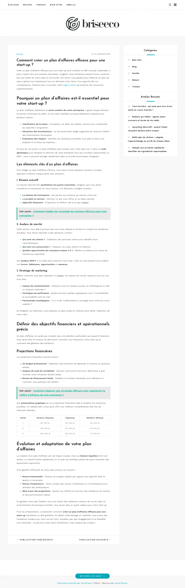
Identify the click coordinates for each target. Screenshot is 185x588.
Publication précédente (36, 540)
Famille (71, 5)
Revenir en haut (91, 576)
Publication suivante (93, 540)
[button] (170, 5)
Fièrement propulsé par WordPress (74, 583)
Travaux (41, 5)
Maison (27, 5)
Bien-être (56, 5)
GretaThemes (120, 583)
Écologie (13, 5)
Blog (20, 54)
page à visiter (69, 85)
